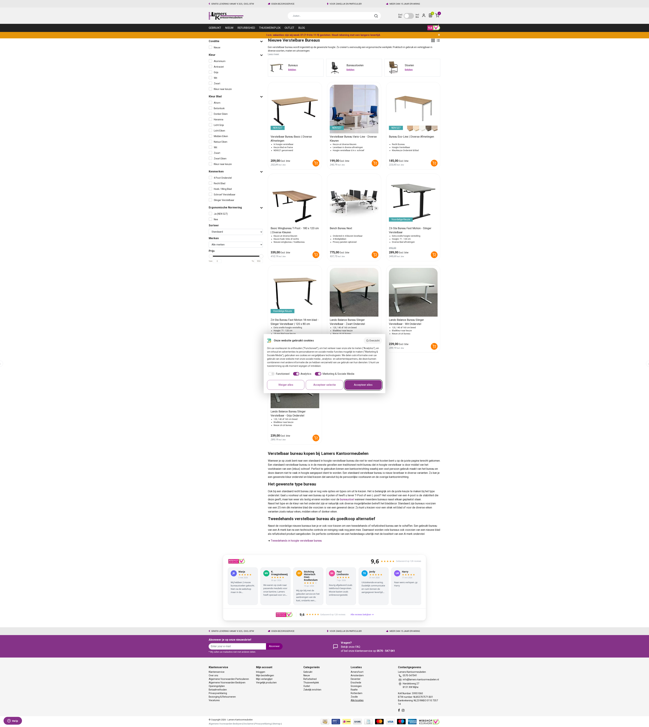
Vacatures (214, 700)
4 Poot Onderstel (223, 177)
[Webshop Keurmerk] (429, 721)
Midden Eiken (221, 136)
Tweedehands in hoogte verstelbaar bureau (296, 540)
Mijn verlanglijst (264, 679)
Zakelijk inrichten (312, 689)
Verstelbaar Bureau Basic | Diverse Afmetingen (291, 138)
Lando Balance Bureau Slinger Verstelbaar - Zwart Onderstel (347, 322)
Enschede (356, 682)
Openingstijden (217, 686)
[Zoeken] (376, 16)
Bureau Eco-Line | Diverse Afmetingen (411, 136)
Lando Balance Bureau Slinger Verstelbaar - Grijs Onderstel (288, 413)
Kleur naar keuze (223, 89)
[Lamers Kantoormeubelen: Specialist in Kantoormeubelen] (226, 15)
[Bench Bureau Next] (354, 200)
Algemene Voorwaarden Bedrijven (227, 682)
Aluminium (219, 61)
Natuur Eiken (220, 141)
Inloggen (260, 672)
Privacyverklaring (218, 693)
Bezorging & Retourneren (222, 696)
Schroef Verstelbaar (224, 194)
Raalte (354, 689)
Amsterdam (357, 675)
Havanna (218, 119)
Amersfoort (357, 672)
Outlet (289, 27)
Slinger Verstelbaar (224, 200)
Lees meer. (274, 54)
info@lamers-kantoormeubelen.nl (421, 679)
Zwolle (354, 696)
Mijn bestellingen (265, 675)
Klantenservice (216, 672)
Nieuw (229, 27)
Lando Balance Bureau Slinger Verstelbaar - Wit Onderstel (406, 322)
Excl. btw (400, 16)
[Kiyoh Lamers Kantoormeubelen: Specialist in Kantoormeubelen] (433, 28)
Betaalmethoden (218, 689)
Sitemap (277, 723)
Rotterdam (356, 693)
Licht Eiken (219, 130)
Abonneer (274, 646)
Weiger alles (285, 384)
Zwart (217, 83)
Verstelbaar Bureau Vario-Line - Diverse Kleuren (353, 138)
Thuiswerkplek (270, 27)
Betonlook (219, 108)
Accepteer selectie (324, 384)
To (253, 261)
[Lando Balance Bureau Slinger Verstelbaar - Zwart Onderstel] (354, 292)
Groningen (356, 686)
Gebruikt (215, 27)
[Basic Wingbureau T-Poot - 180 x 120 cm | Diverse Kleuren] (295, 200)
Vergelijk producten (266, 682)
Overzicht (374, 340)
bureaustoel (347, 499)
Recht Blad (219, 183)
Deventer (355, 679)
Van (210, 261)
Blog (301, 27)
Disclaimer (248, 723)
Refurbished (246, 27)
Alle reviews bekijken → (362, 614)
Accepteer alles (363, 384)
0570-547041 (410, 675)
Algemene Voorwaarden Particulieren (229, 679)
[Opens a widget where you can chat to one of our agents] (12, 721)
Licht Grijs (219, 125)
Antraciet (219, 66)
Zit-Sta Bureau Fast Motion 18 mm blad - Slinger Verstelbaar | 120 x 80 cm (295, 322)
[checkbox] (278, 374)
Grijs (216, 72)
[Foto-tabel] (433, 40)
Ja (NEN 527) (221, 213)
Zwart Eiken (220, 158)
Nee (216, 219)
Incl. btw (417, 16)
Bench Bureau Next (341, 228)
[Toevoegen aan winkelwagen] (316, 163)
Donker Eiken (221, 114)
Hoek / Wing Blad (223, 189)
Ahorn (217, 102)
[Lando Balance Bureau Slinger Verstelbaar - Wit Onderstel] (413, 292)
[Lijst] (438, 40)
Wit (215, 78)
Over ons (213, 675)
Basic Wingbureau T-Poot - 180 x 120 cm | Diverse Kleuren (295, 230)
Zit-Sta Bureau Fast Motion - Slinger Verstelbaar (410, 230)
